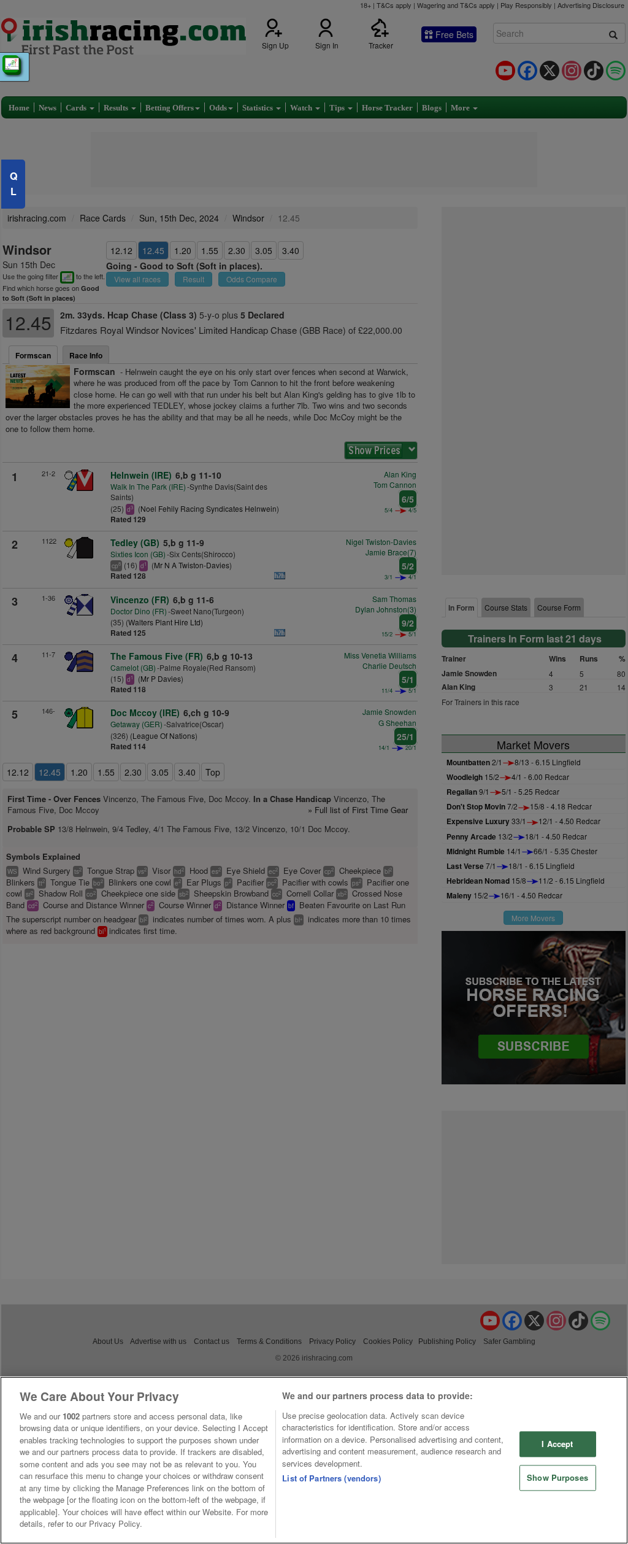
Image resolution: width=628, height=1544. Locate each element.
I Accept (557, 1444)
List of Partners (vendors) (331, 1478)
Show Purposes (557, 1477)
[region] (314, 1460)
